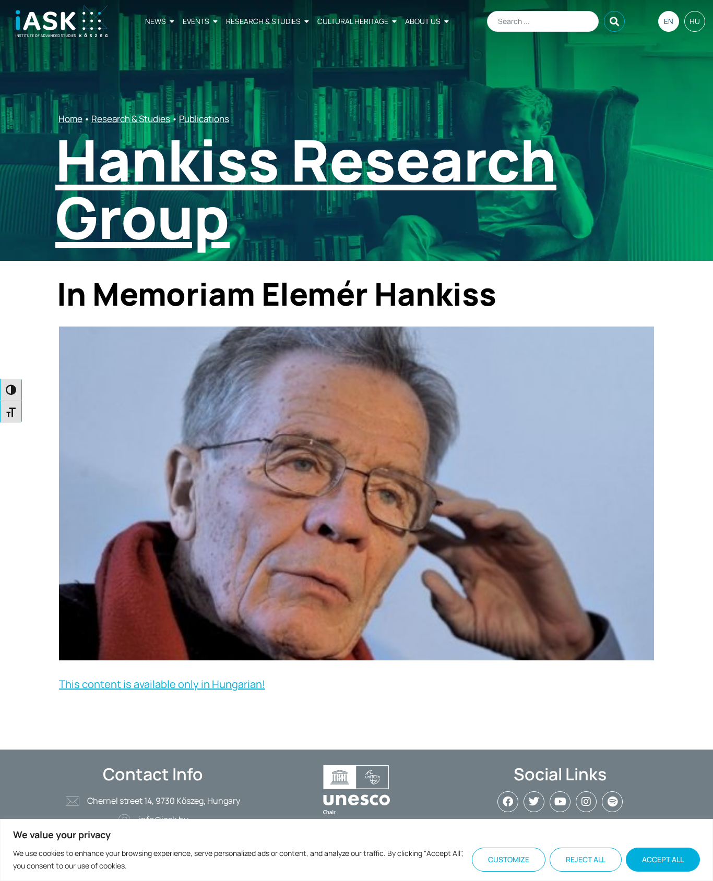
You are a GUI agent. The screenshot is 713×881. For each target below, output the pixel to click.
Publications (204, 119)
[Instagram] (586, 801)
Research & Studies (263, 21)
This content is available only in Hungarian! (162, 684)
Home (70, 119)
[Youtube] (560, 801)
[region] (356, 850)
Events (196, 21)
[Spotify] (612, 801)
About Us (423, 21)
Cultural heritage (352, 21)
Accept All (663, 859)
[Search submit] (614, 21)
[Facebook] (507, 801)
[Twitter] (534, 801)
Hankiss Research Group (305, 188)
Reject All (585, 859)
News (155, 21)
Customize (508, 859)
